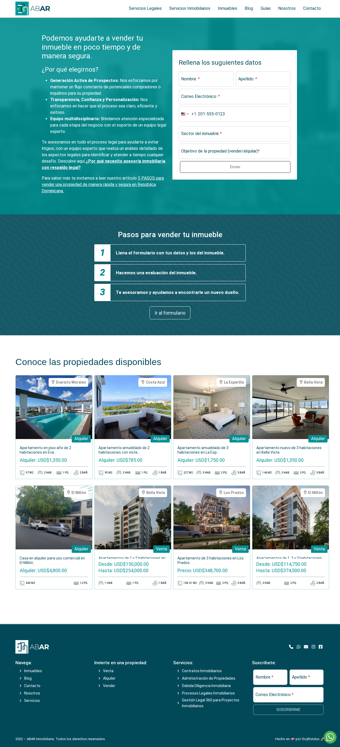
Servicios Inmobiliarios (189, 8)
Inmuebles (227, 8)
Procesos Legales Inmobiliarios (208, 693)
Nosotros (287, 8)
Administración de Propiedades (208, 678)
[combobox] (187, 114)
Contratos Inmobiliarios (202, 671)
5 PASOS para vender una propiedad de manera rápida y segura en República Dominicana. (103, 184)
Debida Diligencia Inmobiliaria (206, 686)
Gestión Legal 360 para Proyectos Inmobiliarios (210, 703)
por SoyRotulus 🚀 (310, 739)
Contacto (312, 8)
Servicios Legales (145, 8)
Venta (108, 671)
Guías (266, 8)
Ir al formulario (170, 313)
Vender (109, 686)
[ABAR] (32, 646)
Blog (249, 8)
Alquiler (109, 678)
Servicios (32, 700)
